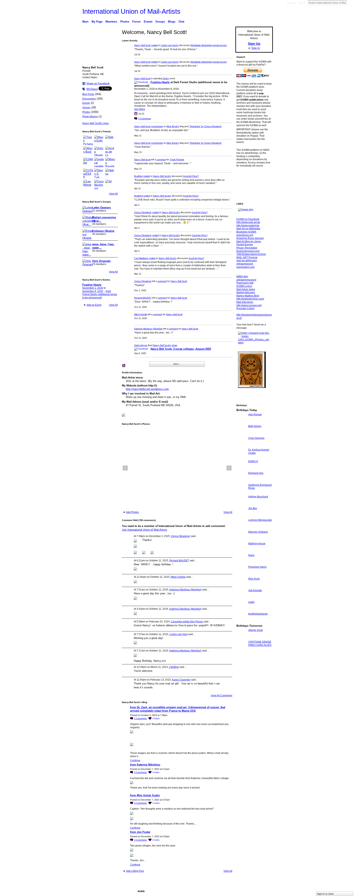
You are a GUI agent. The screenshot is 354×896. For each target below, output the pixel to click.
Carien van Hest (178, 634)
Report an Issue (242, 891)
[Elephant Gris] (241, 480)
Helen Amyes (140, 345)
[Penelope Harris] (241, 574)
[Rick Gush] (241, 586)
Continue (135, 760)
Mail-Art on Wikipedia (248, 228)
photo (174, 345)
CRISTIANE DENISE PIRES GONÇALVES (259, 643)
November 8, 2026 (92, 291)
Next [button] (229, 468)
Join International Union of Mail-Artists (144, 529)
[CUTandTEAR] (88, 173)
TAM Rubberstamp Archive (251, 254)
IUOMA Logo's (244, 286)
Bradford (138, 176)
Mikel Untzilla (140, 314)
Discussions (89, 98)
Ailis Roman (255, 414)
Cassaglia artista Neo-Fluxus (187, 621)
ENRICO (253, 461)
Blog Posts (88, 94)
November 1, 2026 (92, 288)
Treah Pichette (177, 159)
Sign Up (291, 2)
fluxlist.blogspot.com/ (248, 251)
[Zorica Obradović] (99, 151)
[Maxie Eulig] (99, 140)
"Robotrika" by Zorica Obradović (205, 126)
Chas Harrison (256, 438)
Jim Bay (252, 508)
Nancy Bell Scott (142, 45)
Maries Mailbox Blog (247, 295)
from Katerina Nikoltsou (145, 764)
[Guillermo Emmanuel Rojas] (241, 492)
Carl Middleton (141, 258)
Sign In (302, 2)
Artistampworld (244, 263)
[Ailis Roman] (241, 422)
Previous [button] (125, 468)
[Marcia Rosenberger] (110, 162)
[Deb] (110, 140)
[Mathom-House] (241, 551)
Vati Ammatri (255, 590)
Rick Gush (254, 578)
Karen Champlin (181, 679)
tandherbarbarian (258, 613)
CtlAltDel (174, 667)
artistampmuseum (246, 279)
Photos (86, 112)
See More (139, 109)
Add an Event (93, 305)
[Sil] (110, 184)
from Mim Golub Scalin (145, 795)
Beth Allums (254, 426)
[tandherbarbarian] (241, 621)
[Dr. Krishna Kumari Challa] (241, 457)
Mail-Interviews (244, 302)
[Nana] (241, 562)
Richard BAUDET (143, 298)
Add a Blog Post (135, 871)
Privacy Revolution (246, 247)
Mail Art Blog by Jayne (248, 241)
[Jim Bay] (241, 515)
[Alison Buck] (88, 151)
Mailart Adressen (245, 292)
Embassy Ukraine (103, 230)
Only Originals (101, 261)
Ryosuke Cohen (245, 308)
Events (86, 103)
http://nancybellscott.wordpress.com (147, 389)
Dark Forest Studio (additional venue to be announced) (99, 294)
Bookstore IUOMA (246, 231)
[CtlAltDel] (88, 162)
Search (350, 3)
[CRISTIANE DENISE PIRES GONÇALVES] (241, 649)
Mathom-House (257, 543)
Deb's (166, 78)
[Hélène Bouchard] (241, 504)
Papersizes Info (245, 282)
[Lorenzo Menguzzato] (241, 527)
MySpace (92, 89)
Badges (226, 891)
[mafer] (241, 609)
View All (113, 193)
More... (177, 364)
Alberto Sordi (255, 630)
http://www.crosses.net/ (249, 305)
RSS (124, 366)
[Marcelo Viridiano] (241, 539)
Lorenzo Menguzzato (260, 520)
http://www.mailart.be (247, 225)
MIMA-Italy (242, 276)
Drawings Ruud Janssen (250, 238)
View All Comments (221, 695)
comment (161, 159)
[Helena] (110, 173)
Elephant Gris (255, 473)
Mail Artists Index (245, 289)
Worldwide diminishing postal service (209, 45)
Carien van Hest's (170, 45)
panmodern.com (245, 267)
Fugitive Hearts (91, 284)
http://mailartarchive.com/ (250, 298)
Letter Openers (101, 207)
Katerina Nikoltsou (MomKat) (148, 328)
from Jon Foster (140, 832)
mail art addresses (246, 260)
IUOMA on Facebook (247, 219)
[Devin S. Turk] (99, 173)
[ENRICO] (241, 468)
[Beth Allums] (241, 433)
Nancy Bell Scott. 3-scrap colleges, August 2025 (181, 348)
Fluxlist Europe (244, 244)
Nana (251, 555)
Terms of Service (263, 891)
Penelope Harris (257, 566)
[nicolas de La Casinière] (110, 151)
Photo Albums (90, 116)
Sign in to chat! (325, 894)
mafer (251, 602)
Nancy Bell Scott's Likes (95, 123)
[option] (177, 468)
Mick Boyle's (173, 126)
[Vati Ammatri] (241, 597)
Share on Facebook (98, 83)
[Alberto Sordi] (241, 637)
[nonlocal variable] (99, 162)
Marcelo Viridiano (258, 531)
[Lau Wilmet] (88, 184)
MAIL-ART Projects (247, 257)
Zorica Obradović (143, 212)
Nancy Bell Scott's (162, 176)
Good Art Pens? (191, 176)
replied (154, 45)
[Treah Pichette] (88, 140)
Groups (86, 107)
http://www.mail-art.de (248, 222)
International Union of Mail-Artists (131, 11)
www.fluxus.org (244, 235)
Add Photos (132, 512)
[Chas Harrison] (241, 445)
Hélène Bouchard (258, 496)
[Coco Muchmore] (99, 184)
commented (157, 126)
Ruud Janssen (112, 891)
